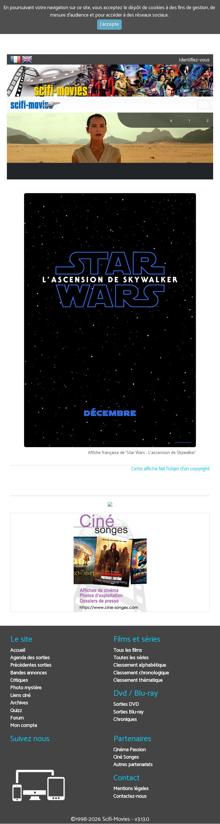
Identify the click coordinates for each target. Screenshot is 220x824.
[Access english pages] (27, 59)
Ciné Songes (126, 757)
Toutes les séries (131, 658)
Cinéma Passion (129, 750)
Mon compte (23, 725)
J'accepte (109, 24)
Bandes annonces (28, 673)
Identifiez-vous (194, 60)
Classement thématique (138, 680)
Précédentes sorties (31, 665)
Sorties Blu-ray (128, 712)
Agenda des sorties (30, 658)
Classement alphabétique (139, 665)
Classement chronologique (141, 673)
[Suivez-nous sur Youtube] (44, 757)
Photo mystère (26, 688)
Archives (19, 703)
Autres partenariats (133, 765)
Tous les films (127, 650)
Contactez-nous (130, 796)
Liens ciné (20, 695)
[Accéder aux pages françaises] (15, 59)
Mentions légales (131, 789)
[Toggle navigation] (204, 104)
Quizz (16, 711)
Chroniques (125, 719)
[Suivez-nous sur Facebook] (16, 757)
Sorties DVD (126, 704)
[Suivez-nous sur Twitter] (30, 757)
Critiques (19, 680)
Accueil (17, 650)
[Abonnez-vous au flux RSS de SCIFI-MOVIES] (58, 757)
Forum (17, 718)
